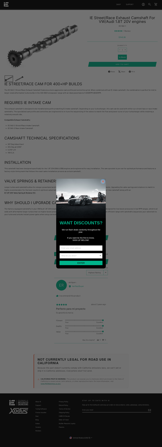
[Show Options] (100, 255)
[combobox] (80, 255)
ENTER (81, 263)
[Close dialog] (103, 181)
